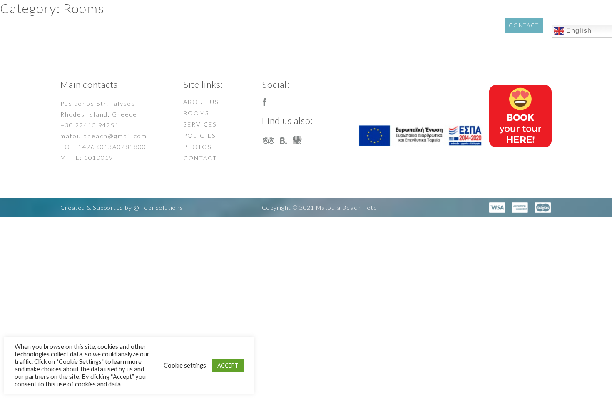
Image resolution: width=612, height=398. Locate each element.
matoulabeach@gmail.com (103, 135)
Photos (480, 25)
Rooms (355, 25)
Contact (524, 25)
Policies (440, 25)
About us (313, 25)
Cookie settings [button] (185, 365)
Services (397, 25)
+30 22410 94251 (89, 125)
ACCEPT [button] (228, 365)
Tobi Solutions (162, 207)
